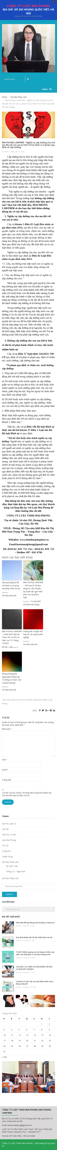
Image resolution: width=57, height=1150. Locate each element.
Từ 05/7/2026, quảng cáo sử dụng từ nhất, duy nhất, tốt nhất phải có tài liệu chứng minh (35, 953)
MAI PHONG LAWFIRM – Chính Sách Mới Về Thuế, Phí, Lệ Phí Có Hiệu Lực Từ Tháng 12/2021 (12, 637)
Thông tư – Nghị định (15, 871)
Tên (4, 759)
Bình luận (7, 729)
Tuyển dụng (7, 856)
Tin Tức (5, 845)
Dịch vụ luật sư (9, 823)
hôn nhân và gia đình (33, 700)
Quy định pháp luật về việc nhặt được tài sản (34, 937)
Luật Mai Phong (9, 840)
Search (9, 894)
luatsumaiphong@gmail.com (20, 1125)
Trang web (6, 779)
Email (5, 769)
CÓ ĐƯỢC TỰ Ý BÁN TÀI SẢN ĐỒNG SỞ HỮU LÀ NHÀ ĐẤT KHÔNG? (34, 968)
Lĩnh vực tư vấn (9, 834)
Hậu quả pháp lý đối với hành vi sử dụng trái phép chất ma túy (11, 585)
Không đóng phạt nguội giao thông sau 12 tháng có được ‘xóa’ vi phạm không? (11, 678)
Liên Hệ (5, 829)
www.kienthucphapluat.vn (34, 539)
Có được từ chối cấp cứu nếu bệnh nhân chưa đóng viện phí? (34, 982)
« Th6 (4, 1057)
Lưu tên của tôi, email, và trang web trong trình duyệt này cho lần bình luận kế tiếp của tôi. (26, 794)
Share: (34, 710)
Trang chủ (6, 851)
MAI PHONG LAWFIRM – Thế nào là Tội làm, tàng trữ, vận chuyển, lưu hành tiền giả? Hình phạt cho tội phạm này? (33, 590)
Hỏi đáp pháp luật (9, 595)
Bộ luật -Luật (12, 866)
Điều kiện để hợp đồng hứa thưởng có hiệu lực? (35, 922)
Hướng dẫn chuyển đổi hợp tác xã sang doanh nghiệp (33, 634)
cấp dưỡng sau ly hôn (15, 700)
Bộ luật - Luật (7, 647)
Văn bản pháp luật (10, 862)
